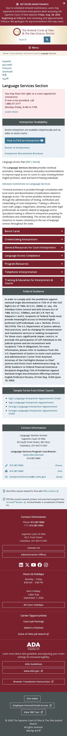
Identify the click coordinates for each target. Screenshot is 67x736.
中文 (4, 74)
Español (6, 61)
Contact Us (33, 547)
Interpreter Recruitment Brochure (24, 153)
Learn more (11, 111)
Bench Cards (12, 231)
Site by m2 (32, 730)
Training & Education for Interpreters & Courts (29, 281)
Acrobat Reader (14, 502)
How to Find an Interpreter (23, 140)
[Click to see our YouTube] (33, 565)
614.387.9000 (37, 522)
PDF (29, 161)
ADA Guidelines (33, 664)
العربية (5, 78)
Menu (35, 47)
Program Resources (17, 263)
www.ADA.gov (32, 670)
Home (5, 53)
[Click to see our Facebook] (40, 565)
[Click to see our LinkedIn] (21, 565)
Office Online (49, 491)
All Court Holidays (33, 604)
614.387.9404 (35, 465)
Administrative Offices (33, 554)
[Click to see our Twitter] (27, 565)
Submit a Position (33, 627)
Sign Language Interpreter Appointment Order (35, 398)
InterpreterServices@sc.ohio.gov (35, 476)
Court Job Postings (33, 621)
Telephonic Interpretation (21, 272)
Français (7, 68)
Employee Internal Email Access (31, 705)
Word (36, 161)
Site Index (32, 698)
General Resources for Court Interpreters (30, 247)
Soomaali (7, 71)
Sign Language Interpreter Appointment (31, 402)
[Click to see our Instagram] (46, 565)
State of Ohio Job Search (32, 633)
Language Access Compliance (22, 255)
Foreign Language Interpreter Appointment (33, 406)
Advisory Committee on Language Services (26, 183)
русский (7, 64)
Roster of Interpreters (17, 147)
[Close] (64, 3)
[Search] (47, 39)
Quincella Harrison (33, 454)
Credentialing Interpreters (21, 239)
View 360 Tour (32, 712)
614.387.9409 (35, 471)
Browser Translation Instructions (32, 681)
